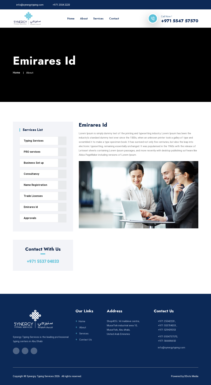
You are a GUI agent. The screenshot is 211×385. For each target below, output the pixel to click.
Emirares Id (31, 207)
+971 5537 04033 (43, 261)
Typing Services (34, 140)
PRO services (32, 151)
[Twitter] (192, 4)
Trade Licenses (33, 196)
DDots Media (191, 376)
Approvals (30, 218)
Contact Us (85, 339)
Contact (114, 18)
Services (98, 18)
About (84, 18)
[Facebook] (181, 4)
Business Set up (34, 162)
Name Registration (35, 184)
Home (71, 18)
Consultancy (31, 173)
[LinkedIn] (186, 4)
